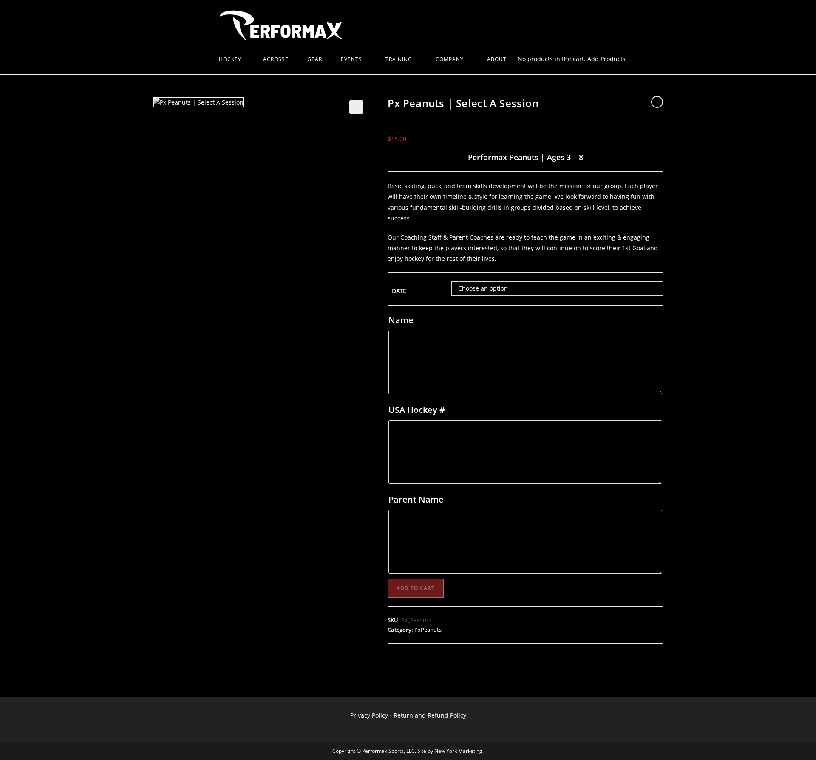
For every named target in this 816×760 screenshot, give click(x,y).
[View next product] (657, 102)
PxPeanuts (428, 629)
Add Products (606, 59)
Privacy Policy (369, 715)
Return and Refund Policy (430, 715)
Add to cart (416, 588)
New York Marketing (458, 750)
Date (399, 291)
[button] (356, 107)
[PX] (200, 59)
